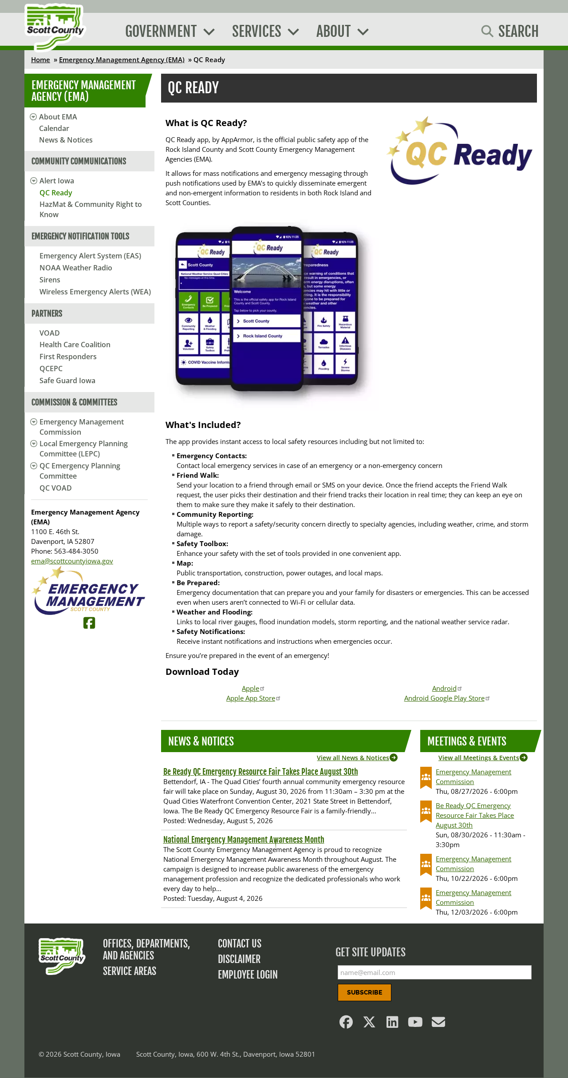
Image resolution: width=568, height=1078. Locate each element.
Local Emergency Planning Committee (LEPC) (83, 449)
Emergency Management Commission (81, 427)
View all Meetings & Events (478, 757)
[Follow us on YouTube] (415, 1024)
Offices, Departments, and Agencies (146, 950)
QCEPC (51, 368)
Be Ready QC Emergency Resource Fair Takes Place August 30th (260, 772)
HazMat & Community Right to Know (90, 209)
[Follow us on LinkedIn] (392, 1024)
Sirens (49, 280)
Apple (250, 688)
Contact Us (239, 944)
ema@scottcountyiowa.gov (72, 560)
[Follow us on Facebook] (346, 1024)
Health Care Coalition (74, 344)
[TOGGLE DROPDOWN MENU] (32, 180)
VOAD (49, 333)
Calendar (54, 128)
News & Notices (66, 140)
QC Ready (55, 193)
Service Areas (129, 971)
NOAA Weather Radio (75, 268)
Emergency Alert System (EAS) (90, 256)
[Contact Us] (438, 1024)
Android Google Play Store (444, 698)
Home (40, 59)
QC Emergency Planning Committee (79, 471)
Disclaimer (239, 959)
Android (444, 688)
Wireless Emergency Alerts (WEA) (95, 292)
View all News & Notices (353, 757)
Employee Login (248, 975)
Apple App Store (250, 698)
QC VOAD (55, 488)
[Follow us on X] (369, 1024)
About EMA (58, 117)
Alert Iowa (56, 181)
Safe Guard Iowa (67, 380)
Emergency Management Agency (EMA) (122, 59)
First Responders (68, 356)
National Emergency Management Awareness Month (243, 839)
